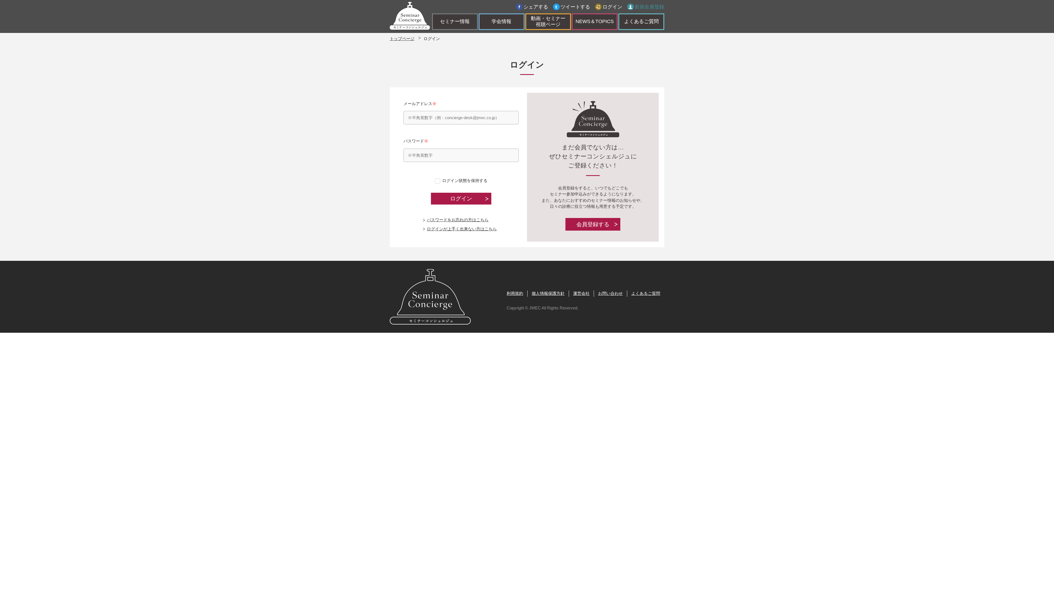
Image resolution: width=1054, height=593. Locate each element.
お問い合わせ (610, 293)
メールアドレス (419, 103)
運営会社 (581, 293)
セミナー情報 (455, 21)
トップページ (402, 38)
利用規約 (515, 293)
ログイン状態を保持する (464, 180)
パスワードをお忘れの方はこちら (458, 219)
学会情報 (501, 21)
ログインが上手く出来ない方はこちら (462, 228)
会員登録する (592, 224)
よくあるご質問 (641, 21)
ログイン (612, 7)
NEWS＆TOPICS (595, 21)
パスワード (415, 141)
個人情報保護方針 (548, 293)
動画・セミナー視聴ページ (548, 21)
